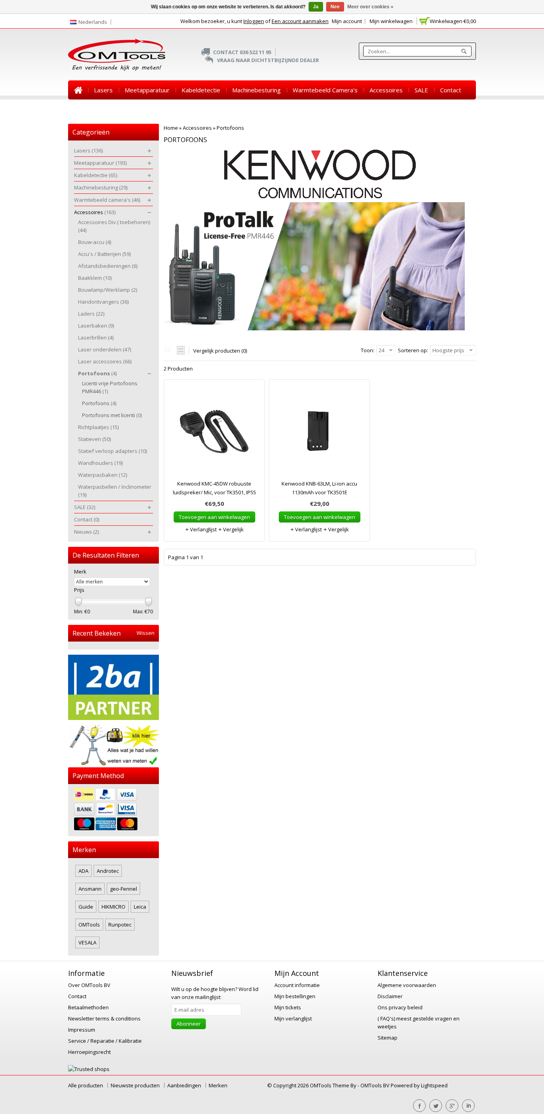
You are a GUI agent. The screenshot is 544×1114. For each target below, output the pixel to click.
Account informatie (297, 985)
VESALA (87, 942)
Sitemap (387, 1037)
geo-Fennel (123, 888)
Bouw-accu (94, 242)
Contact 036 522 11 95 (242, 52)
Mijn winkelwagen (391, 21)
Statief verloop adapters (112, 451)
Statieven (94, 439)
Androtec (108, 870)
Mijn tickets (287, 1007)
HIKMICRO (113, 906)
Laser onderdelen (104, 349)
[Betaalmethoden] (113, 810)
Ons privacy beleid (400, 1007)
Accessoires (386, 90)
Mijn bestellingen (294, 996)
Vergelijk (233, 529)
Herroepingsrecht (89, 1051)
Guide (85, 906)
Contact (450, 90)
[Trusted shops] (89, 1069)
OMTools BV (375, 1085)
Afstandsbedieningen (107, 265)
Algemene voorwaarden (407, 985)
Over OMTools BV (89, 985)
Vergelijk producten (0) (220, 350)
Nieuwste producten (135, 1085)
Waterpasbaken (102, 474)
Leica (140, 906)
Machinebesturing (256, 90)
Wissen (146, 633)
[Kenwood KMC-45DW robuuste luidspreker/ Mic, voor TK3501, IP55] (214, 433)
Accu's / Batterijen (104, 254)
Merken (218, 1085)
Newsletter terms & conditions (104, 1018)
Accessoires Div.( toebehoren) (114, 226)
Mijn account (347, 21)
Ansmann (90, 888)
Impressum (81, 1029)
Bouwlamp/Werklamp (107, 289)
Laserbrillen (95, 337)
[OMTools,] (116, 55)
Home (78, 89)
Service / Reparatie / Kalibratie (105, 1040)
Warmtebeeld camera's (325, 90)
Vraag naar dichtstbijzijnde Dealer (268, 60)
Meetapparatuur (147, 90)
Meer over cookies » (370, 7)
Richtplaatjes (98, 427)
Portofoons (230, 127)
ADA (83, 870)
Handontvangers (103, 301)
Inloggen (253, 21)
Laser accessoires (104, 361)
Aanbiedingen (184, 1085)
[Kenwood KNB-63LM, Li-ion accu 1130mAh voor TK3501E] (319, 433)
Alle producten (85, 1085)
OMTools (89, 924)
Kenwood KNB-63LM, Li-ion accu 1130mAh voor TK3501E (319, 488)
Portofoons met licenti (112, 415)
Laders (91, 313)
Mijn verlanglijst (293, 1018)
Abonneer (188, 1023)
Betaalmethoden (88, 1007)
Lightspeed (434, 1085)
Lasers (103, 90)
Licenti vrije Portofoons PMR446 (109, 387)
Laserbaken (96, 325)
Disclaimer (390, 996)
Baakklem (95, 277)
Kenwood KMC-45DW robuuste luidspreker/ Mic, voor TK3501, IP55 (214, 488)
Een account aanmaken (300, 21)
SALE (421, 90)
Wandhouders (100, 462)
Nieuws (84, 109)
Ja (316, 7)
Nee (335, 7)
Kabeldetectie (201, 90)
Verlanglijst (203, 529)
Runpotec (119, 924)
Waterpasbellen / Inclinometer (114, 490)
